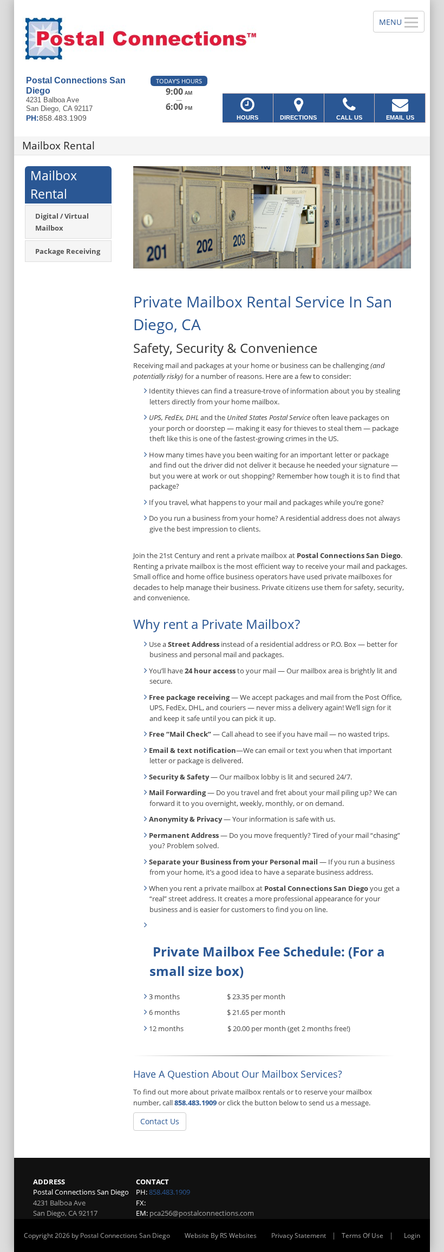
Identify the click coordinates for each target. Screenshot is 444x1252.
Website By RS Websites (221, 1235)
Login (412, 1235)
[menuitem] (68, 222)
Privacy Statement (298, 1235)
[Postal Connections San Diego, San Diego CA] (222, 37)
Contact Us (159, 1121)
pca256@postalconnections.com (201, 1213)
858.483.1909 (195, 1102)
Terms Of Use (362, 1235)
